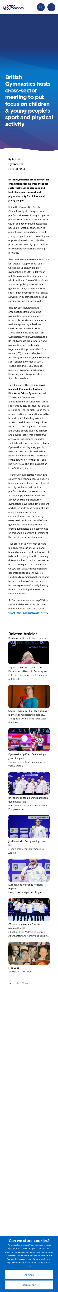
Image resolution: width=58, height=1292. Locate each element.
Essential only (29, 1285)
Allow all (29, 1274)
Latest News (21, 983)
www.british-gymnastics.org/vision (27, 612)
